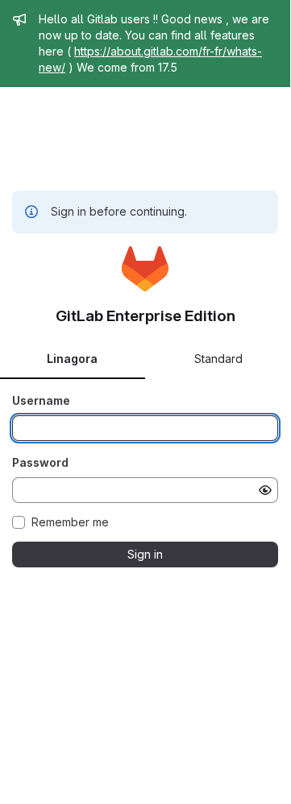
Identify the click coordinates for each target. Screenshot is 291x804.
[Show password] (265, 490)
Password (40, 462)
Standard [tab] (218, 358)
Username (41, 400)
